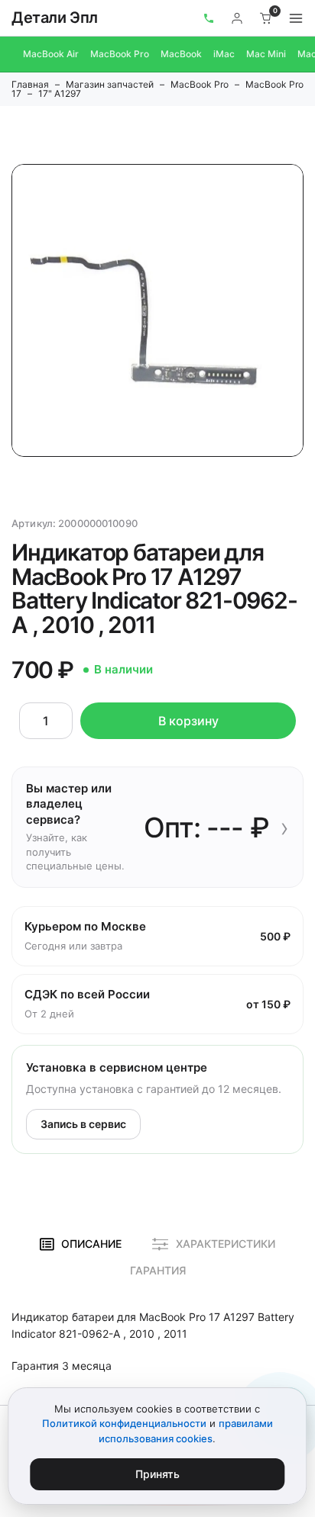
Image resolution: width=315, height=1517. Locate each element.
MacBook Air (51, 53)
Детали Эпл (54, 17)
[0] (266, 18)
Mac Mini (266, 53)
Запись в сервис (83, 1123)
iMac (224, 53)
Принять (157, 1473)
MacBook (181, 53)
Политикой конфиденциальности (124, 1423)
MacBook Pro (119, 53)
